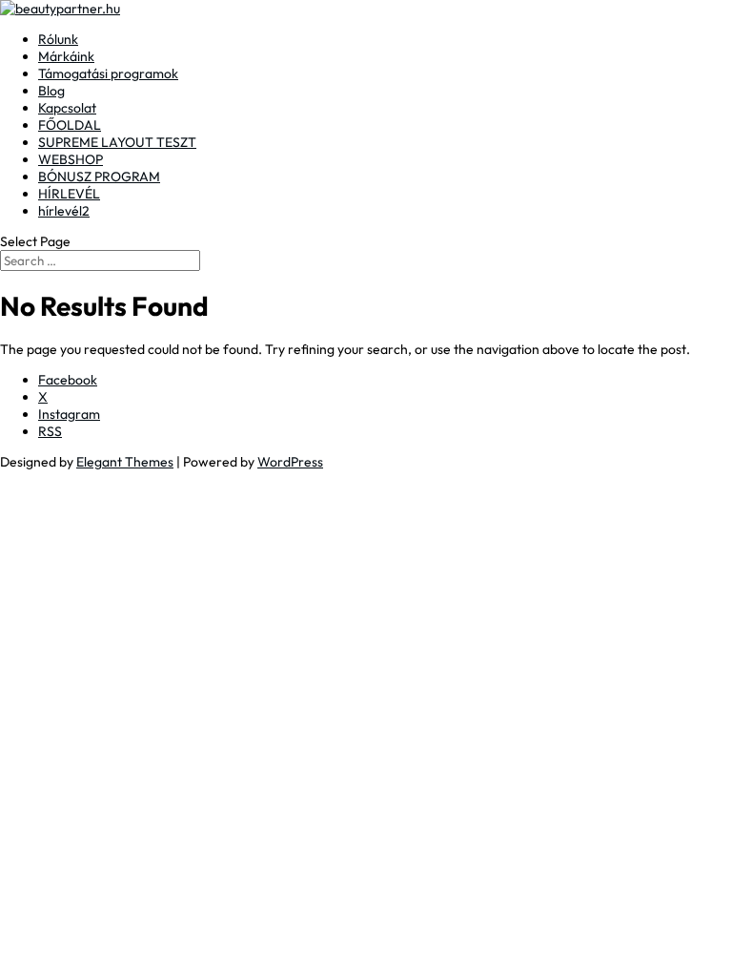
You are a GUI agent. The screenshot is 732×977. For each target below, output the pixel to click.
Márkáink (66, 56)
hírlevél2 (64, 210)
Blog (51, 90)
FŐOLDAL (69, 125)
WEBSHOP (70, 159)
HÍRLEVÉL (69, 193)
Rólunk (58, 39)
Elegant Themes (124, 461)
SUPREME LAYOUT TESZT (117, 142)
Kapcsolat (67, 107)
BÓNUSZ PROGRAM (99, 176)
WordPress (290, 461)
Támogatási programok (108, 73)
